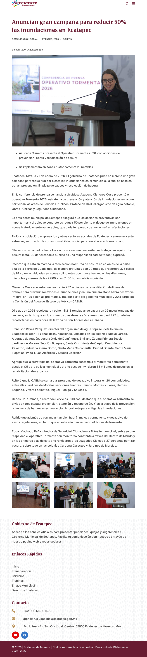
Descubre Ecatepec (25, 590)
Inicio (15, 566)
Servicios (18, 576)
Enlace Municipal (23, 585)
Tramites (18, 580)
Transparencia (21, 571)
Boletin (67, 39)
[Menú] (133, 3)
